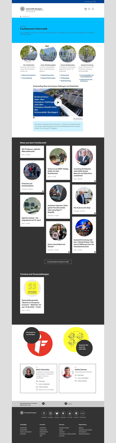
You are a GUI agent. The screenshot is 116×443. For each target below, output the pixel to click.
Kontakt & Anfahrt (64, 427)
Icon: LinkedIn (76, 413)
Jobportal (62, 431)
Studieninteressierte (47, 75)
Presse (61, 429)
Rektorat (81, 427)
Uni (88, 1)
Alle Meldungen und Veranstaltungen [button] (58, 262)
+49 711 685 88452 (82, 378)
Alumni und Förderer (25, 431)
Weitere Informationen (29, 75)
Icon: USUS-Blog (82, 413)
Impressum (43, 427)
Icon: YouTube (69, 413)
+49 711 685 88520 (44, 384)
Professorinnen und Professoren (86, 80)
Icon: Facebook (44, 413)
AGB (41, 435)
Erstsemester (65, 75)
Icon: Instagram (50, 413)
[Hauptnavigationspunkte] (92, 8)
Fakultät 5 (20, 16)
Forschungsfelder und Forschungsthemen (87, 75)
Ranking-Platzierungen (48, 78)
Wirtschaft (23, 433)
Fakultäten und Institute (85, 429)
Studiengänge (65, 78)
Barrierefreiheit (44, 431)
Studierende (23, 427)
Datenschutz (43, 429)
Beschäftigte (23, 429)
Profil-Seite (42, 381)
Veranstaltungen (27, 78)
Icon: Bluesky (57, 413)
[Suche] (89, 8)
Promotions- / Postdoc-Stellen (67, 433)
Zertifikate (42, 433)
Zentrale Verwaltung (84, 433)
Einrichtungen (82, 431)
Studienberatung (66, 81)
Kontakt (69, 404)
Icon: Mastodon (63, 413)
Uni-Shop (61, 435)
